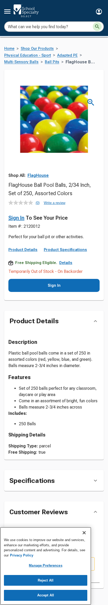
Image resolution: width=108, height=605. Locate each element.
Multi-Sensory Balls (21, 62)
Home (9, 48)
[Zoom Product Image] (91, 102)
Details (65, 262)
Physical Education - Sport (27, 55)
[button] (98, 11)
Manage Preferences (45, 565)
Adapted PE (67, 55)
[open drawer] (7, 11)
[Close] (84, 532)
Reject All (45, 580)
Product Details (22, 249)
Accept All (45, 595)
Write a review (54, 203)
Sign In (16, 218)
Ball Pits (52, 62)
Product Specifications (65, 249)
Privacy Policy (21, 555)
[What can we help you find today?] (97, 26)
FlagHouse (38, 175)
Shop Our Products (37, 48)
